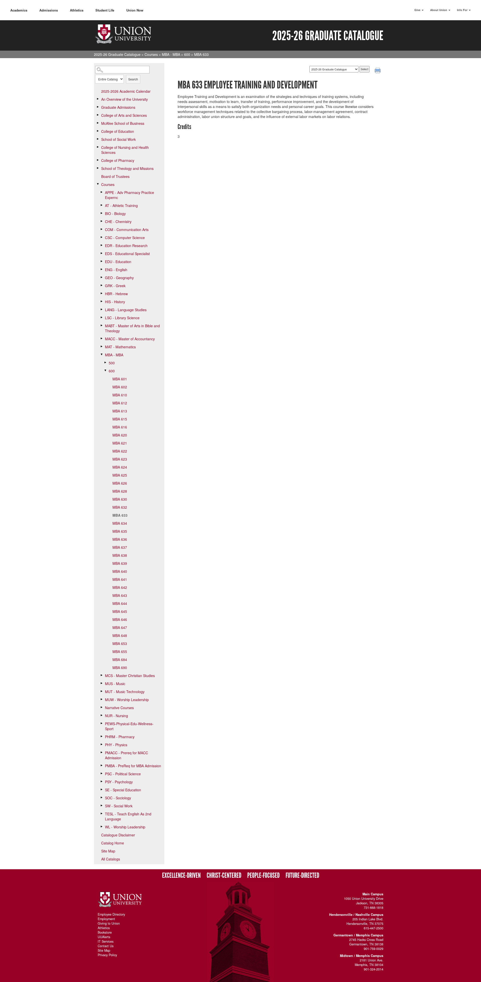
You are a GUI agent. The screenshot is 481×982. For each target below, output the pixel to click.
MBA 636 (119, 539)
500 (112, 362)
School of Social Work (118, 139)
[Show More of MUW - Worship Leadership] (101, 699)
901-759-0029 (373, 948)
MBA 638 (119, 555)
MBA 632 (119, 507)
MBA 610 (119, 394)
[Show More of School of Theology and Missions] (97, 168)
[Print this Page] (378, 71)
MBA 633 (120, 515)
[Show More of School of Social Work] (97, 139)
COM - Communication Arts (127, 229)
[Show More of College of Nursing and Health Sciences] (97, 147)
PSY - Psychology (119, 781)
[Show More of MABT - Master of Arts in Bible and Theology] (101, 325)
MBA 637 (119, 547)
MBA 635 (119, 531)
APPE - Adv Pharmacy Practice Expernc (129, 195)
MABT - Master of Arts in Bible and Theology (132, 328)
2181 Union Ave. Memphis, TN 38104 (369, 962)
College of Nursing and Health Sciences (125, 150)
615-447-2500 (373, 928)
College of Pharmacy (117, 160)
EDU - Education (118, 261)
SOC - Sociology (118, 797)
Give (417, 10)
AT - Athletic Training (121, 205)
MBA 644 (119, 603)
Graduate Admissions (118, 107)
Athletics (76, 10)
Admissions (48, 10)
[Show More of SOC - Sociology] (101, 797)
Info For (462, 10)
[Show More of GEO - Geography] (101, 277)
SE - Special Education (123, 789)
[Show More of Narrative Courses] (101, 707)
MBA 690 (119, 667)
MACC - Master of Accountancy (130, 338)
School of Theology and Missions (127, 168)
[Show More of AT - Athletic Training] (101, 205)
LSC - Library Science (122, 317)
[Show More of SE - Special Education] (101, 789)
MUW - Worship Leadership (127, 699)
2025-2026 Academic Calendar (126, 91)
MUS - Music (115, 683)
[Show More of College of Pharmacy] (97, 160)
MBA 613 (119, 410)
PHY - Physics (116, 744)
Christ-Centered (224, 875)
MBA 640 (119, 571)
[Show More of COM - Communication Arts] (101, 229)
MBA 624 (119, 467)
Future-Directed (302, 875)
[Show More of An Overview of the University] (97, 98)
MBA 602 (119, 386)
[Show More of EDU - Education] (101, 261)
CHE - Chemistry (118, 221)
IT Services (105, 941)
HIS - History (115, 301)
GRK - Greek (115, 285)
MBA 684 (119, 659)
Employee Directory (111, 914)
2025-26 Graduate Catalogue (117, 54)
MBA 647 (119, 627)
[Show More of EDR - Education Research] (101, 245)
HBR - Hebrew (116, 293)
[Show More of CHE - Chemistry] (101, 221)
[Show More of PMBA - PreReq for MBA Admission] (101, 765)
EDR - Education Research (126, 245)
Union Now (134, 10)
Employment (106, 919)
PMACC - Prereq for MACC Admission (126, 755)
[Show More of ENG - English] (101, 269)
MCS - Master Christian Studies (130, 675)
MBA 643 (119, 595)
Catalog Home (112, 842)
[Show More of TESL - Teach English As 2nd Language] (101, 813)
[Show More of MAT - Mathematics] (101, 346)
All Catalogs (110, 858)
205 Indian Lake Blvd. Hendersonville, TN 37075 (364, 921)
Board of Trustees (115, 176)
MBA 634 (119, 523)
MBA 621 (119, 443)
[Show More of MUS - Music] (101, 683)
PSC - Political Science (123, 773)
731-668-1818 (373, 907)
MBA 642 (119, 587)
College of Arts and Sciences (124, 115)
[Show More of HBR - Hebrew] (101, 293)
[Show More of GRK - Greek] (101, 285)
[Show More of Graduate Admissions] (97, 107)
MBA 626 (119, 483)
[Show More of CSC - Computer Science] (101, 237)
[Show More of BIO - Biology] (101, 213)
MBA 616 (119, 426)
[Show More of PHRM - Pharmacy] (101, 736)
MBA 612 (119, 402)
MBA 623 (119, 459)
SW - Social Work (119, 805)
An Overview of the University (124, 99)
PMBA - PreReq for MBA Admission (133, 765)
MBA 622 (119, 451)
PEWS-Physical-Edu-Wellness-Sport (129, 726)
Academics (18, 10)
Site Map (108, 850)
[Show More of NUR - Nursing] (101, 715)
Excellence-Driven (181, 875)
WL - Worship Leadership (125, 826)
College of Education (117, 131)
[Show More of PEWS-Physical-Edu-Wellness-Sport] (101, 723)
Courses (151, 54)
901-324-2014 (373, 969)
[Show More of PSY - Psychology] (101, 781)
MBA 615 (119, 418)
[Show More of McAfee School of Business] (97, 123)
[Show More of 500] (105, 362)
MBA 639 (119, 563)
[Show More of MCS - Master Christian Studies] (101, 675)
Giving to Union (109, 923)
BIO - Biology (115, 213)
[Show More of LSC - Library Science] (101, 317)
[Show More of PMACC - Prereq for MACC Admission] (101, 752)
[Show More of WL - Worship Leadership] (101, 826)
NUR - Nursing (116, 715)
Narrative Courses (119, 707)
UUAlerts (104, 937)
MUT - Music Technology (125, 691)
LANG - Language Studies (126, 309)
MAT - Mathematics (120, 346)
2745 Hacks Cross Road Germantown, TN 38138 (366, 941)
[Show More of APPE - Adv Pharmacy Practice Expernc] (101, 192)
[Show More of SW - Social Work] (101, 805)
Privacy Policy (107, 955)
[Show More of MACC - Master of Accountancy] (101, 338)
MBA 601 (119, 378)
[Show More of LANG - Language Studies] (101, 309)
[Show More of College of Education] (97, 131)
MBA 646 (119, 619)
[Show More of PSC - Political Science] (101, 773)
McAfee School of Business (122, 123)
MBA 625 (119, 475)
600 (187, 54)
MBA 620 (119, 435)
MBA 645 (119, 611)
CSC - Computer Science (125, 237)
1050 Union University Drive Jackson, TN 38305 (363, 900)
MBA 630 (119, 499)
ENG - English (116, 269)
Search (133, 79)
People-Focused (263, 875)
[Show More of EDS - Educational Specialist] (101, 253)
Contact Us (105, 946)
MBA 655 (119, 651)
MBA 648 (119, 635)
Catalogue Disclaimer (118, 834)
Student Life (104, 10)
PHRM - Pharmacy (120, 736)
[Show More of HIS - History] (101, 301)
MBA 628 (119, 491)
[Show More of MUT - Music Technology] (101, 691)
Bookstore (105, 932)
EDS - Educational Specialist (127, 253)
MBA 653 (119, 643)
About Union (439, 10)
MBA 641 (119, 579)
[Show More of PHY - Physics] (101, 744)
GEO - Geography (119, 277)
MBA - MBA (171, 54)
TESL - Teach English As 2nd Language (128, 816)
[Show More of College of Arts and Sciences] (97, 115)
